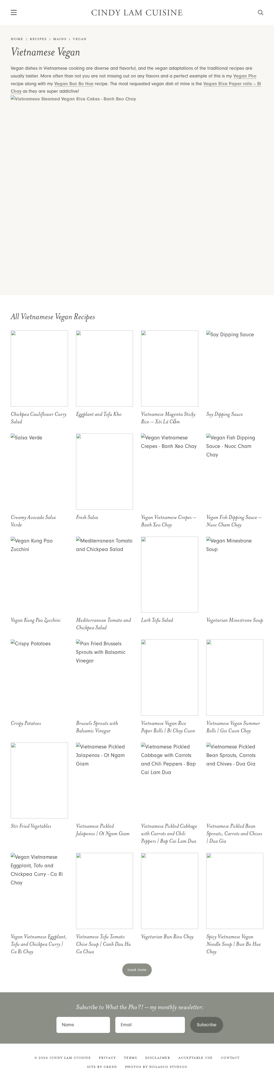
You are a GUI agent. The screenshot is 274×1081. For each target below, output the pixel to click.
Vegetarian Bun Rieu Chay (167, 937)
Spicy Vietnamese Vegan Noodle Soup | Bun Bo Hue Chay (233, 944)
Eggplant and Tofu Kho (98, 414)
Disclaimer (157, 1058)
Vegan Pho (244, 76)
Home (17, 39)
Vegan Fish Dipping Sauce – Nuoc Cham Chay (234, 521)
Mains (59, 39)
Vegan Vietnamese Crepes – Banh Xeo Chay (168, 521)
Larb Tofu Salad (157, 620)
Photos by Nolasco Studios (156, 1067)
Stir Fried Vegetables (31, 826)
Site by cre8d (102, 1067)
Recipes (38, 39)
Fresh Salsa (87, 517)
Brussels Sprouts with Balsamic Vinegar (97, 727)
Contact (230, 1058)
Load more (137, 969)
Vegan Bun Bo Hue (73, 84)
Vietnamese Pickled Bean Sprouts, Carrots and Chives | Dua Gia (234, 833)
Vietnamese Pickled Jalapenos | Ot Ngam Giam (103, 830)
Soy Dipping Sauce (224, 414)
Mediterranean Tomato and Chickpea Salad (103, 624)
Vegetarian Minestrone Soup (234, 620)
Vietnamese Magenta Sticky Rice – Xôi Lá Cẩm (168, 418)
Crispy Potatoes (26, 723)
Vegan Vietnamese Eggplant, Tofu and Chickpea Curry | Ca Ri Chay (39, 944)
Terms (130, 1058)
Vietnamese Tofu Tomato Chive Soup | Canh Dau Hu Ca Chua (103, 944)
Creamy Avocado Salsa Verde (33, 521)
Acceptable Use (195, 1058)
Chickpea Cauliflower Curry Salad (38, 418)
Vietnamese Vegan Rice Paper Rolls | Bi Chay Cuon (168, 727)
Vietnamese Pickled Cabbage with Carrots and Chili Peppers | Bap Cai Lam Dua (169, 833)
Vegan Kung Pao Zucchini (35, 620)
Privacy (107, 1058)
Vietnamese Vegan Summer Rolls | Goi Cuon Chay (233, 727)
